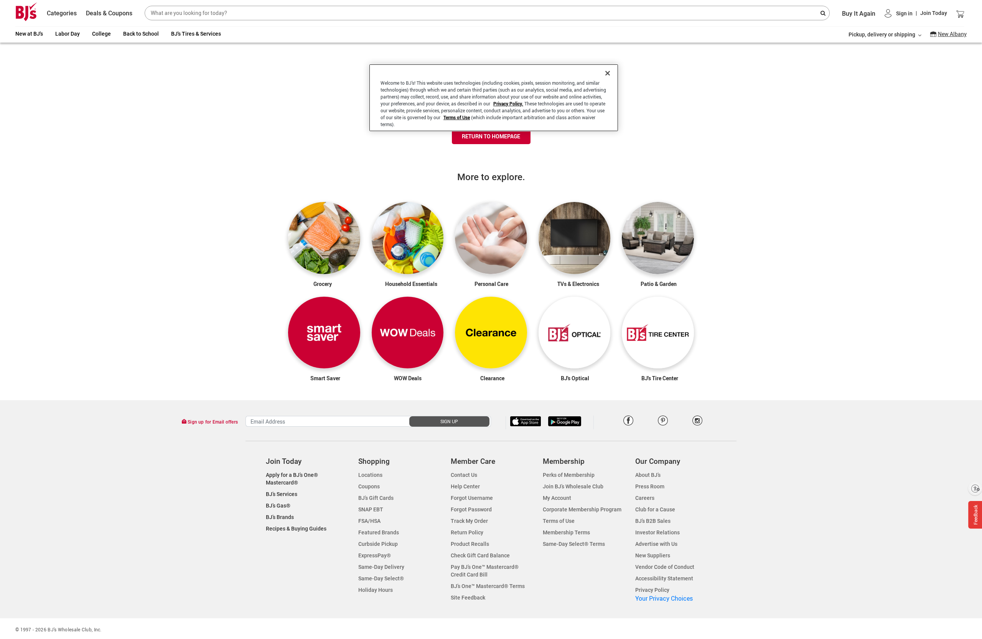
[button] (916, 13)
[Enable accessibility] (975, 488)
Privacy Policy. (508, 103)
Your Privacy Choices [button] (664, 598)
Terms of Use (456, 117)
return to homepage (491, 136)
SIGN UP (449, 421)
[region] (493, 97)
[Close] (607, 73)
